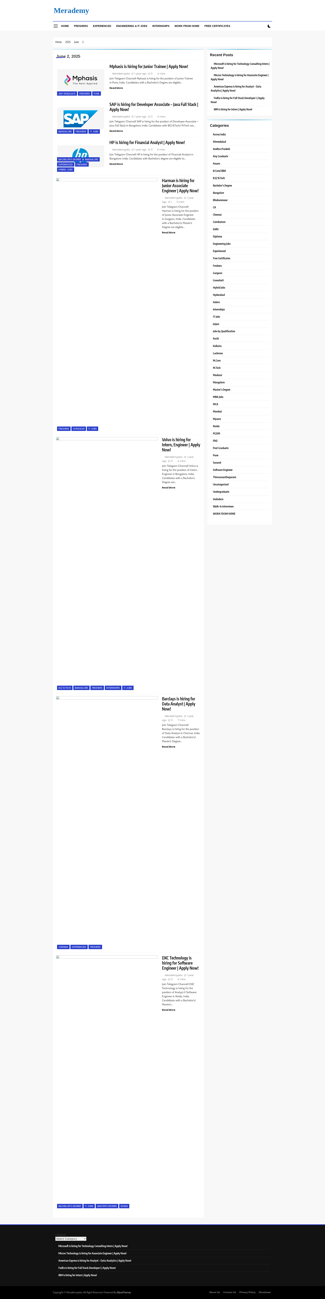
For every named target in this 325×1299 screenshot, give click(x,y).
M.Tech (217, 367)
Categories (60, 1234)
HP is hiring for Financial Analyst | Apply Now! (147, 142)
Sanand (217, 462)
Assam (216, 163)
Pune (96, 93)
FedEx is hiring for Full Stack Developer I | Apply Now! (87, 1268)
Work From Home (187, 26)
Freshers (81, 26)
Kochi (216, 338)
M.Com (217, 360)
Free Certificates (217, 26)
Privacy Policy (247, 1292)
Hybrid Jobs (66, 169)
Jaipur (216, 324)
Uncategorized (221, 484)
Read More (116, 88)
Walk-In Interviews (223, 506)
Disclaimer (265, 1292)
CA (214, 207)
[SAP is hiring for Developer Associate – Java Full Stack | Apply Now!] (80, 118)
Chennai (63, 947)
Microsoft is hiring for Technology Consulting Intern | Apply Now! (92, 1246)
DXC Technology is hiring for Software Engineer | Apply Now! (180, 962)
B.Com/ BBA (219, 170)
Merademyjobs (121, 73)
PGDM (216, 433)
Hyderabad (219, 295)
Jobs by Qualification (224, 331)
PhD (215, 440)
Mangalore (219, 382)
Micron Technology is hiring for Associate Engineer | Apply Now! (92, 1253)
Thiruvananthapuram (224, 477)
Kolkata (217, 346)
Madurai (217, 375)
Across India (219, 134)
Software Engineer (223, 470)
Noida (124, 1206)
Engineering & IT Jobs (131, 26)
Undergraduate (221, 491)
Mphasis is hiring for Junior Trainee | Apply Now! (149, 66)
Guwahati (218, 280)
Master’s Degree (107, 1206)
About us (214, 1292)
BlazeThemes (124, 1292)
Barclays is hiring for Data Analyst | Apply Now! (178, 703)
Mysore (217, 419)
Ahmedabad (219, 141)
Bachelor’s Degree (70, 159)
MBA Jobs (218, 397)
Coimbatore (219, 222)
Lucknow (218, 353)
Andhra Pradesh (221, 149)
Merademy (71, 10)
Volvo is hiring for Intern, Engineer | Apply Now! (181, 444)
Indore (216, 302)
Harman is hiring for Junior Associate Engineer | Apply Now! (180, 185)
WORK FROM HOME (224, 513)
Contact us (229, 1292)
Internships (160, 26)
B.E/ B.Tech (65, 688)
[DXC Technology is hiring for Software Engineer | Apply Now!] (107, 1082)
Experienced (102, 26)
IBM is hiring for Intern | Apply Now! (233, 109)
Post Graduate (221, 448)
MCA (215, 404)
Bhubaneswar (220, 200)
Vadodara (218, 499)
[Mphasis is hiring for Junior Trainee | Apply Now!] (80, 80)
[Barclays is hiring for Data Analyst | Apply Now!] (107, 823)
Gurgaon (78, 428)
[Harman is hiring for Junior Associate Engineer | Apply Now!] (107, 305)
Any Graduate (67, 93)
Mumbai (217, 411)
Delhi (216, 229)
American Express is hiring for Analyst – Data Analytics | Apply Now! (94, 1260)
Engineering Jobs (222, 243)
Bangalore (65, 131)
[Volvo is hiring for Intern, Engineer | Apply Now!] (107, 564)
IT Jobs (94, 131)
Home (65, 26)
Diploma (217, 236)
